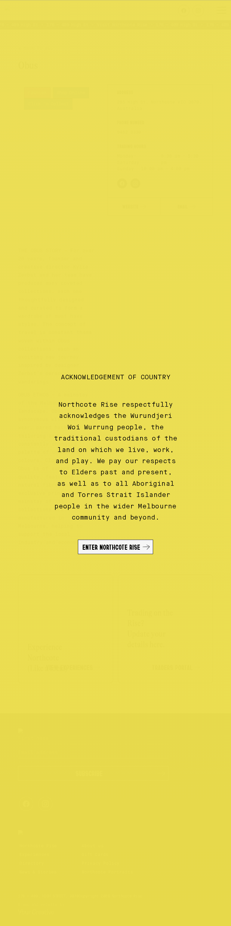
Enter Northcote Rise (111, 547)
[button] (115, 463)
